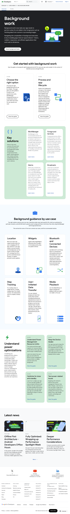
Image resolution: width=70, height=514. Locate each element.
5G (13, 497)
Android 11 (38, 499)
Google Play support (63, 491)
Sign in (66, 1)
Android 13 (38, 494)
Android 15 (38, 490)
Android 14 (38, 492)
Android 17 (38, 486)
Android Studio (59, 1)
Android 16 (38, 488)
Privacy (14, 494)
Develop (4, 5)
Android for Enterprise (6, 488)
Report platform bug (63, 486)
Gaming (15, 486)
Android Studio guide (52, 488)
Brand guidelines (14, 510)
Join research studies (63, 493)
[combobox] (33, 1)
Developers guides (51, 491)
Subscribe (53, 510)
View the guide (12, 116)
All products (51, 504)
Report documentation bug (63, 489)
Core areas (12, 5)
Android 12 (38, 497)
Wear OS (26, 489)
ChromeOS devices (28, 491)
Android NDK (50, 497)
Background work (23, 5)
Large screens (27, 487)
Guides (12, 8)
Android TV (26, 496)
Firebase (31, 504)
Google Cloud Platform (41, 504)
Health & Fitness (16, 490)
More (15, 1)
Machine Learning (17, 488)
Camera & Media (16, 492)
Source (3, 492)
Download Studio (51, 495)
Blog (3, 497)
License (8, 510)
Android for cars (28, 494)
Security (3, 490)
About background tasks (12, 49)
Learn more (31, 157)
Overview (4, 8)
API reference (50, 493)
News (3, 494)
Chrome (25, 504)
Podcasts (4, 499)
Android (3, 486)
